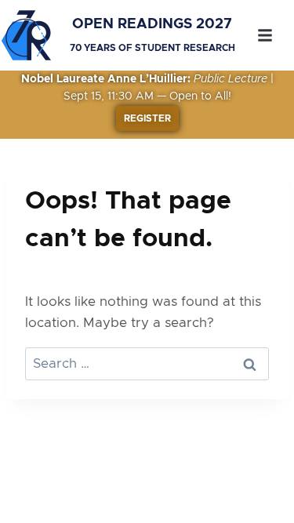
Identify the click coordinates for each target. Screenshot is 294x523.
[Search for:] (147, 363)
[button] (265, 35)
